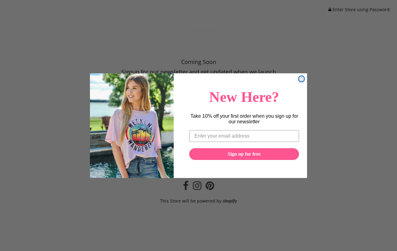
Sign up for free (244, 154)
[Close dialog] (301, 79)
